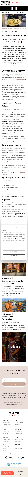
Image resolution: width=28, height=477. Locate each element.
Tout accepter (14, 247)
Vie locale (5, 31)
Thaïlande (14, 31)
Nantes (5, 437)
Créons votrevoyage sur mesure (7, 473)
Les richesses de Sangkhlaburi (8, 318)
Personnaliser (13, 251)
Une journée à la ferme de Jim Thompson (12, 282)
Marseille (18, 429)
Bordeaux (6, 420)
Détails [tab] (12, 222)
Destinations (6, 12)
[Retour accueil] (14, 8)
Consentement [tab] (5, 222)
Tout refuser (14, 255)
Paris (4, 444)
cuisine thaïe (20, 79)
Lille (16, 420)
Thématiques (20, 12)
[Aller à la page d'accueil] (6, 3)
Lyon (4, 429)
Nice (16, 437)
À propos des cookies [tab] (21, 222)
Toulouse (18, 444)
